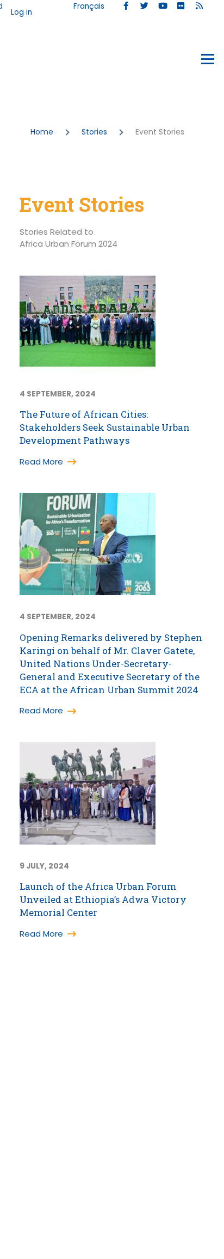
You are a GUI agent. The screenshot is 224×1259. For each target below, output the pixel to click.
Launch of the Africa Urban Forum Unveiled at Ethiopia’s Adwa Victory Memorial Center (103, 899)
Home (41, 131)
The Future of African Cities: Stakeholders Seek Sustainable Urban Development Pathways (105, 427)
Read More (41, 461)
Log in (21, 12)
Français (88, 6)
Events (33, 61)
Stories (94, 131)
